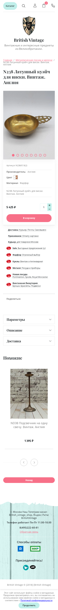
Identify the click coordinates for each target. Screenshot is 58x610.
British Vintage (29, 40)
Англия (31, 171)
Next (34, 462)
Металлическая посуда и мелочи (34, 60)
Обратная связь (29, 531)
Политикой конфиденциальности (36, 600)
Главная (7, 60)
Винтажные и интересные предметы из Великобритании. (29, 47)
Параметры (16, 319)
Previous (23, 462)
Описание (14, 330)
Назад (29, 480)
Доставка (14, 341)
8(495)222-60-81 (29, 527)
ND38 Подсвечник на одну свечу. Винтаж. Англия (29, 425)
